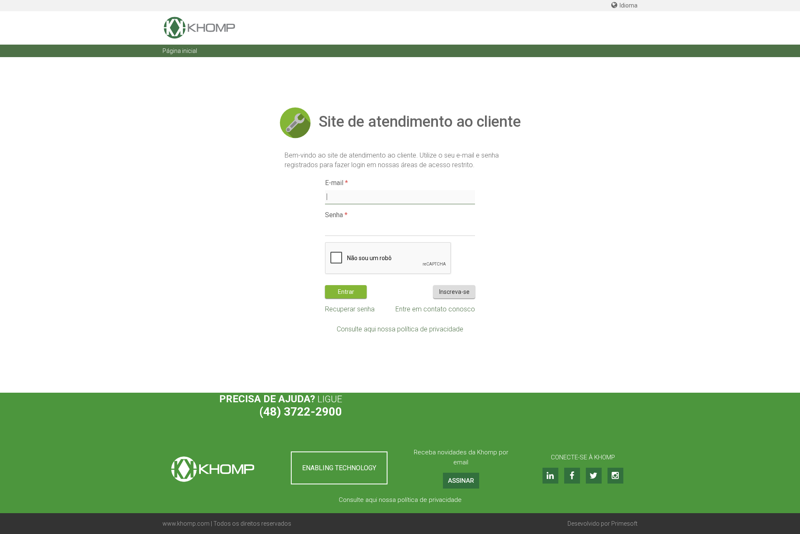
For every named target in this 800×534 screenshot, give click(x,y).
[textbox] (400, 197)
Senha (334, 215)
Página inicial (179, 51)
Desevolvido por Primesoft (603, 523)
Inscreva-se (454, 291)
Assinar (461, 480)
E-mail (334, 183)
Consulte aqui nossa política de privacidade (400, 329)
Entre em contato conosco (435, 309)
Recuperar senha (350, 309)
